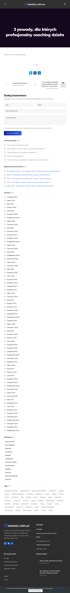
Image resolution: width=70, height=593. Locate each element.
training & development (48, 507)
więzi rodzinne (9, 510)
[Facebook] (5, 543)
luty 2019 (10, 252)
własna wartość (27, 510)
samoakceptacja (11, 476)
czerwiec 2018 (12, 266)
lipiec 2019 (11, 245)
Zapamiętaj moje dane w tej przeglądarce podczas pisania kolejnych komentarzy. (28, 128)
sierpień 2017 (12, 290)
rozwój (8, 472)
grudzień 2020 (12, 214)
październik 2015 (13, 355)
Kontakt (6, 558)
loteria (35, 497)
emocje (47, 494)
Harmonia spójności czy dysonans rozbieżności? (22, 152)
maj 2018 (10, 269)
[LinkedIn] (12, 543)
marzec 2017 (11, 303)
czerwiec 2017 (12, 297)
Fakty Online (11, 186)
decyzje (7, 494)
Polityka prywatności (10, 562)
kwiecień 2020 (12, 231)
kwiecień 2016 (12, 334)
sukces (37, 507)
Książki (6, 576)
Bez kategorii (10, 445)
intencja (61, 494)
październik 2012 (13, 430)
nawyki (33, 500)
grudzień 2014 (12, 379)
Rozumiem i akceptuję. (35, 590)
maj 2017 (10, 300)
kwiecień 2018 (12, 273)
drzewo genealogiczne (18, 494)
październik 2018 (13, 255)
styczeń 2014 (12, 410)
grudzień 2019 (12, 238)
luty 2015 (10, 375)
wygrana (17, 510)
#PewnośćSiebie (24, 490)
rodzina (8, 469)
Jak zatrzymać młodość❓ (15, 156)
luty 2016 (10, 341)
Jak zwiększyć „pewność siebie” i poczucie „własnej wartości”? (26, 149)
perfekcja (40, 500)
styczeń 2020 (12, 235)
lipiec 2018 (11, 262)
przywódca (34, 504)
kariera (7, 497)
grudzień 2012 (12, 427)
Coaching (8, 452)
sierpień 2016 (12, 321)
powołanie (16, 504)
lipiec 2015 (11, 365)
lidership (28, 497)
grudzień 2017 (12, 283)
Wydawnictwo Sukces (14, 171)
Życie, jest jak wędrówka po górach (18, 145)
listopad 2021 (12, 197)
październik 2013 (13, 420)
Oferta (6, 580)
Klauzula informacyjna (11, 565)
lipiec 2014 (11, 393)
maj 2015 (10, 369)
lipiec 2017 (11, 293)
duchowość (30, 494)
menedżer (42, 497)
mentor (50, 497)
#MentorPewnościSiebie (11, 490)
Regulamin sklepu (9, 569)
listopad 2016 (12, 314)
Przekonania (9, 466)
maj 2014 (10, 400)
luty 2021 (10, 211)
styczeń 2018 (12, 279)
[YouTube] (8, 543)
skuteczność (29, 507)
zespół (51, 510)
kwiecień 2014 (12, 403)
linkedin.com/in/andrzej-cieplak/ (46, 533)
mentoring (9, 459)
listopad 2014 (12, 382)
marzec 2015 (11, 372)
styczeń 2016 (12, 345)
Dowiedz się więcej (58, 588)
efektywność (39, 494)
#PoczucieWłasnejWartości (39, 490)
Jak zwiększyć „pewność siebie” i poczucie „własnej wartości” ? (41, 171)
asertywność (10, 441)
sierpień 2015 (12, 362)
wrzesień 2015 (12, 358)
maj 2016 (10, 331)
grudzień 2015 (12, 348)
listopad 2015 (12, 351)
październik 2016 (13, 317)
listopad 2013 (12, 417)
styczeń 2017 (12, 307)
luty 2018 (10, 276)
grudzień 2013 (12, 413)
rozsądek (49, 504)
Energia (8, 455)
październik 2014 (13, 386)
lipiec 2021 (11, 200)
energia (54, 494)
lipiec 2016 (11, 324)
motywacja (8, 500)
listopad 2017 (12, 286)
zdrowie (8, 479)
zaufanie (36, 510)
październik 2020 (13, 218)
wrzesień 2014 (12, 389)
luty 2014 (10, 406)
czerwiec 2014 (12, 396)
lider (22, 497)
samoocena (20, 507)
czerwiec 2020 (12, 224)
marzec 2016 (11, 338)
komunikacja (15, 497)
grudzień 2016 (12, 310)
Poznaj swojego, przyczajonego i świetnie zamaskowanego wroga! (27, 160)
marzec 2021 (11, 207)
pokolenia (7, 504)
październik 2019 (13, 242)
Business (8, 448)
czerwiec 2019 (12, 248)
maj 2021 (10, 204)
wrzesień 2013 (12, 424)
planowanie (60, 500)
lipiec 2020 (11, 221)
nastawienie (17, 500)
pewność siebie (11, 462)
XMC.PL (9, 178)
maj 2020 (10, 228)
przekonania (25, 504)
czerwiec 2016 (12, 327)
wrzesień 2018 (12, 259)
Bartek (9, 175)
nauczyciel (26, 500)
